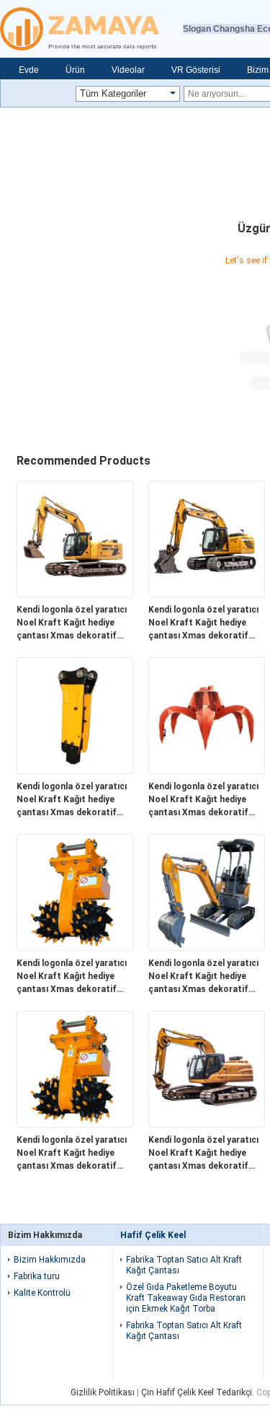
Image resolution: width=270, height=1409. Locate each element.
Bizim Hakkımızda (50, 1260)
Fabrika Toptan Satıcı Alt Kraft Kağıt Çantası (184, 1265)
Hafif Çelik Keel (153, 1235)
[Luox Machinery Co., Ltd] (91, 29)
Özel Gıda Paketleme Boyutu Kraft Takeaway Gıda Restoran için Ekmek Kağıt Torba (186, 1298)
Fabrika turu (37, 1276)
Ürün (75, 70)
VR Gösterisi (195, 70)
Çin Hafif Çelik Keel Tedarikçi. (198, 1392)
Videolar (128, 70)
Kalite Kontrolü (42, 1293)
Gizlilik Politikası (103, 1392)
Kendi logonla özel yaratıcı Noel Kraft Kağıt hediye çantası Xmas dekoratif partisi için (72, 623)
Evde (29, 70)
